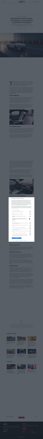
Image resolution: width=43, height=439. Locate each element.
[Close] (33, 198)
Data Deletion (17, 240)
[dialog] (21, 219)
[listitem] (21, 210)
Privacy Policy (25, 240)
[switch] (30, 211)
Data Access (21, 240)
